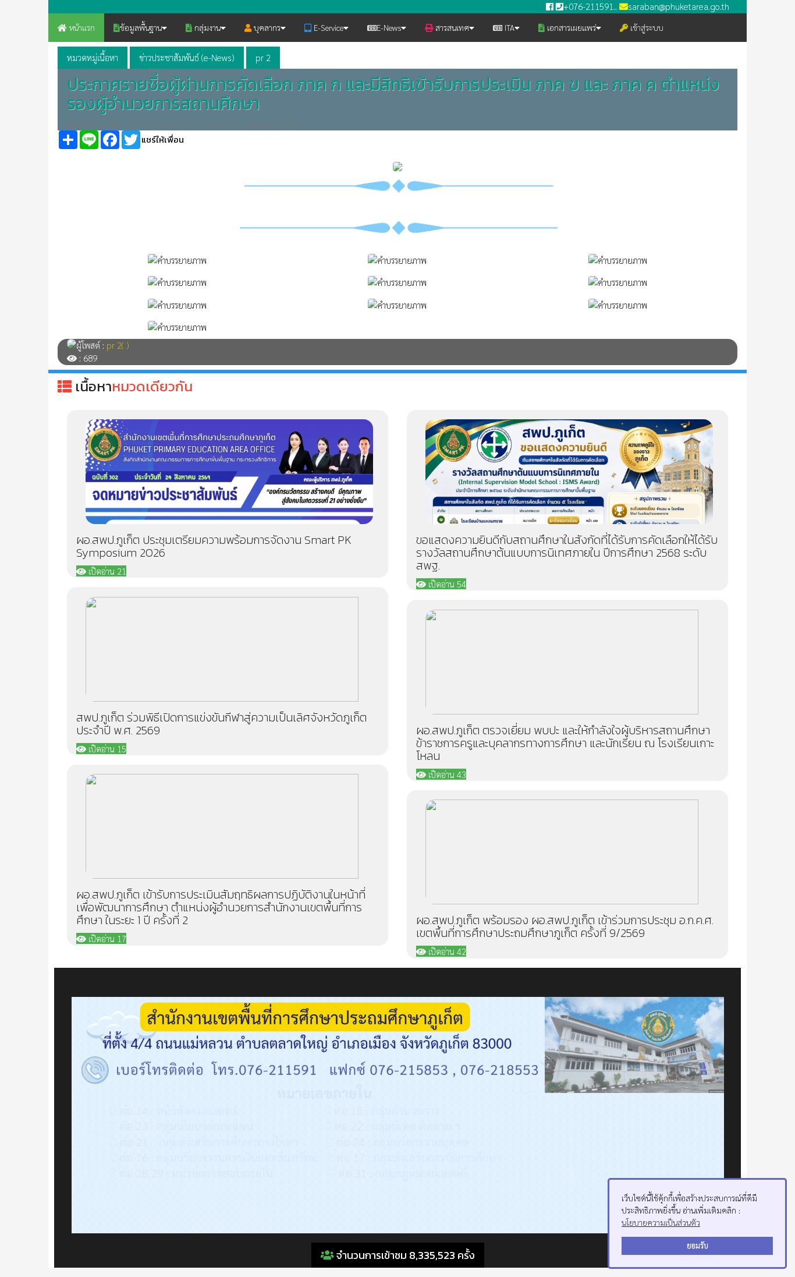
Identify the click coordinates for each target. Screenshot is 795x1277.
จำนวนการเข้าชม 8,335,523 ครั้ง (404, 1255)
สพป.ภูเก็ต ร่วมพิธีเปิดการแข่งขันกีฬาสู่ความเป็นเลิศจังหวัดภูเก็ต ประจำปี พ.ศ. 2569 (221, 724)
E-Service (327, 27)
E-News (389, 27)
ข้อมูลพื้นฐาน (141, 27)
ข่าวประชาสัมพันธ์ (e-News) (187, 57)
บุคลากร (266, 27)
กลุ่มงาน (206, 27)
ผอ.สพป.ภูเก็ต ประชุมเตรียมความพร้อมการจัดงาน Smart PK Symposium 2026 (214, 546)
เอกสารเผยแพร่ (570, 27)
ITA (508, 27)
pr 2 (263, 57)
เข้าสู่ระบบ (645, 27)
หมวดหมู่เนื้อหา (92, 57)
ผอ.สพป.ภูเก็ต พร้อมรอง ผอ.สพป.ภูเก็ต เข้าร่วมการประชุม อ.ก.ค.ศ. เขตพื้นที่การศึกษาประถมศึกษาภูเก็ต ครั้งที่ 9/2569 (565, 926)
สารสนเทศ (451, 27)
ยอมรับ (697, 1245)
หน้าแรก (81, 27)
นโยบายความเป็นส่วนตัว (661, 1222)
